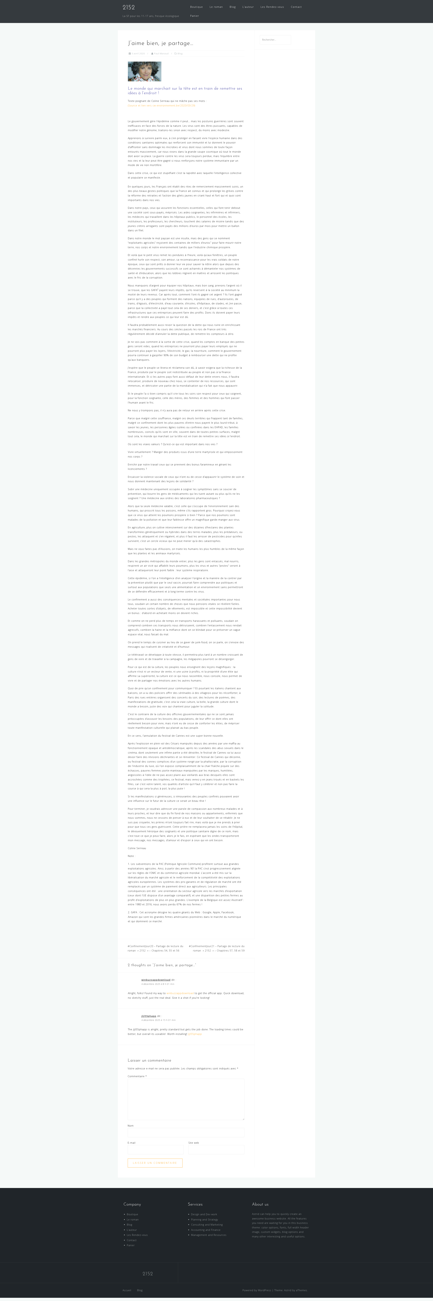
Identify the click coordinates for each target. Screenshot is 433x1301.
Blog (233, 6)
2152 (129, 8)
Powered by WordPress (257, 1290)
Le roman (216, 6)
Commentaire (137, 1076)
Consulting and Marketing (207, 1224)
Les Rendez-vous (272, 6)
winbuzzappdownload (155, 979)
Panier (194, 15)
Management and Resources (208, 1235)
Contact (296, 6)
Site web (193, 1142)
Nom (131, 1125)
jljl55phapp (148, 1016)
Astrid (287, 1290)
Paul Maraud (161, 53)
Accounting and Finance (206, 1229)
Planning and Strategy (204, 1219)
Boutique (196, 6)
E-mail (131, 1142)
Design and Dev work (204, 1214)
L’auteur (248, 6)
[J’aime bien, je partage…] (144, 71)
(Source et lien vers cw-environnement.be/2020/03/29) (161, 105)
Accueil (127, 1290)
